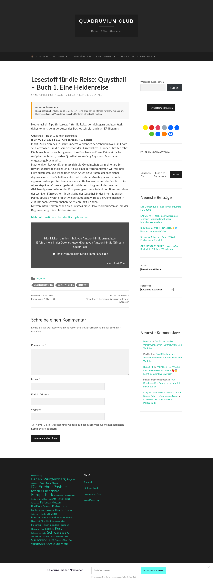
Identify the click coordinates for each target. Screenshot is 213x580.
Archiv (143, 265)
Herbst (69, 510)
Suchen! (174, 88)
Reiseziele (59, 57)
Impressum (146, 57)
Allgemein (41, 279)
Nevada (69, 518)
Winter (64, 544)
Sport (66, 537)
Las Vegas (52, 514)
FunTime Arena (37, 510)
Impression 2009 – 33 (43, 297)
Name (35, 379)
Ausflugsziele (104, 57)
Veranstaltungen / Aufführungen (45, 544)
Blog (42, 57)
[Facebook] (171, 127)
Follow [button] (175, 174)
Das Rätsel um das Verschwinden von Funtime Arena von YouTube (162, 345)
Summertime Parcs (42, 540)
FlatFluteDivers (41, 506)
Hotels (43, 514)
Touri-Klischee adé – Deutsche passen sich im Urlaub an (161, 383)
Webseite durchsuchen (152, 82)
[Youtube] (152, 127)
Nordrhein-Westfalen (55, 521)
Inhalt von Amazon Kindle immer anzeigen (82, 254)
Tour (71, 540)
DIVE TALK (36, 491)
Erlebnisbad (51, 491)
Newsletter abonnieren (161, 108)
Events (52, 499)
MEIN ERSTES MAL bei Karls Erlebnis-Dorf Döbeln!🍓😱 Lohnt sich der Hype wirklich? (161, 370)
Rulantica (49, 529)
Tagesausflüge (61, 540)
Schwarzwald (58, 532)
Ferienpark (35, 503)
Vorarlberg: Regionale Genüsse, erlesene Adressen (107, 299)
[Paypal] (158, 134)
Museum (61, 518)
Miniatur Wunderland (43, 517)
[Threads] (164, 127)
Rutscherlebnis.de (38, 533)
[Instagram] (158, 127)
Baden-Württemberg (48, 479)
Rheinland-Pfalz (37, 529)
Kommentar (39, 345)
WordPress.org (91, 500)
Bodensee (35, 483)
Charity (55, 483)
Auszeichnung (36, 475)
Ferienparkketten (50, 502)
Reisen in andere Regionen (56, 525)
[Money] (171, 134)
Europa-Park (42, 495)
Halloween (50, 510)
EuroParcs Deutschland (39, 499)
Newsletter (127, 57)
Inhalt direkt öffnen (116, 263)
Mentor (147, 341)
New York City (38, 521)
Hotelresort (35, 514)
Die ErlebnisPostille (43, 285)
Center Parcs (45, 483)
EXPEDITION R (64, 499)
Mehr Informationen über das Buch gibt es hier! (60, 217)
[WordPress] (164, 134)
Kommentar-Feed (92, 494)
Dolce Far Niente (66, 285)
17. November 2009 (42, 95)
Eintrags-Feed (91, 488)
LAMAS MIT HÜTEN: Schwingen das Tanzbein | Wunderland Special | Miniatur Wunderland (159, 219)
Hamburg (60, 510)
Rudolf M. (148, 367)
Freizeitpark (59, 506)
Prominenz (36, 525)
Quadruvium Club (106, 21)
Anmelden (89, 482)
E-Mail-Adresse (41, 394)
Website (36, 409)
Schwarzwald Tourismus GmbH (43, 537)
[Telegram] (177, 127)
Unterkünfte (80, 57)
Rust (58, 528)
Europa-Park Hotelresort (64, 495)
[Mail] (145, 127)
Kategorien (146, 286)
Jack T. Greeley (66, 95)
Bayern (71, 479)
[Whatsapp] (152, 134)
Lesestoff (83, 285)
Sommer (59, 537)
